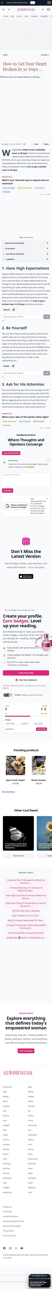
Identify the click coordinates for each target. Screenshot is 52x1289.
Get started (41, 729)
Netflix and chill (38, 421)
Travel (30, 1183)
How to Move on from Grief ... (26, 915)
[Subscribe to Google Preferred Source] (16, 506)
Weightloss (7, 1192)
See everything (9, 792)
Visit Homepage (26, 1051)
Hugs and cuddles (9, 188)
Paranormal (32, 1159)
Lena (6, 144)
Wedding (31, 1187)
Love (30, 1144)
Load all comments (11, 453)
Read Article (24, 856)
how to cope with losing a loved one (26, 933)
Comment (7, 490)
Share (46, 144)
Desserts (31, 1106)
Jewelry (19, 16)
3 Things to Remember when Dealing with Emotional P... (26, 926)
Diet (4, 1111)
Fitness (31, 1116)
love (5, 55)
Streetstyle (7, 1178)
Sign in (6, 688)
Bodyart (31, 1096)
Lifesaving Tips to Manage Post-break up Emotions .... (26, 881)
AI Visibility (7, 1211)
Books (5, 1101)
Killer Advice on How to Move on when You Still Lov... (26, 897)
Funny (30, 1120)
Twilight (5, 16)
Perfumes (32, 1163)
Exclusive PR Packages (12, 1226)
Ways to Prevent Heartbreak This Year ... (26, 920)
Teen (5, 1183)
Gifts (5, 1130)
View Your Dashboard (28, 680)
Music (30, 1154)
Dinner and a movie (9, 421)
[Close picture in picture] (31, 1276)
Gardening (32, 1125)
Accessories (7, 1087)
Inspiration (44, 16)
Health (5, 1135)
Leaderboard (9, 729)
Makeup (6, 1149)
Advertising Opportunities (13, 1221)
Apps (26, 16)
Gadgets (6, 1125)
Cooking (6, 1106)
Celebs (30, 1101)
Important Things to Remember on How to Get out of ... (26, 904)
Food (5, 1120)
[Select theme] (42, 9)
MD (24, 144)
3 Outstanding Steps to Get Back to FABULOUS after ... (26, 889)
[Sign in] (49, 10)
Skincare (6, 1173)
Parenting (7, 1163)
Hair (12, 16)
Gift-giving (6, 192)
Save (36, 144)
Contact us (7, 1207)
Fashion (6, 1116)
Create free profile (26, 673)
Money (30, 1149)
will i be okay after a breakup (26, 910)
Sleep (30, 1173)
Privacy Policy (8, 1231)
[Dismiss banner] (47, 498)
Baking (30, 1092)
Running (6, 1168)
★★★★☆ (45, 55)
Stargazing (6, 425)
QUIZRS (48, 194)
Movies (6, 1154)
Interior (6, 1140)
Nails (5, 1159)
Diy (29, 1111)
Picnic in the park (24, 421)
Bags (5, 1092)
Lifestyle (6, 1144)
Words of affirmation (25, 188)
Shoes (30, 1168)
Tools (30, 1192)
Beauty (5, 1096)
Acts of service (39, 188)
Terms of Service (9, 1235)
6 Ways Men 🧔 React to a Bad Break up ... (26, 937)
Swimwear (34, 16)
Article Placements (10, 1216)
